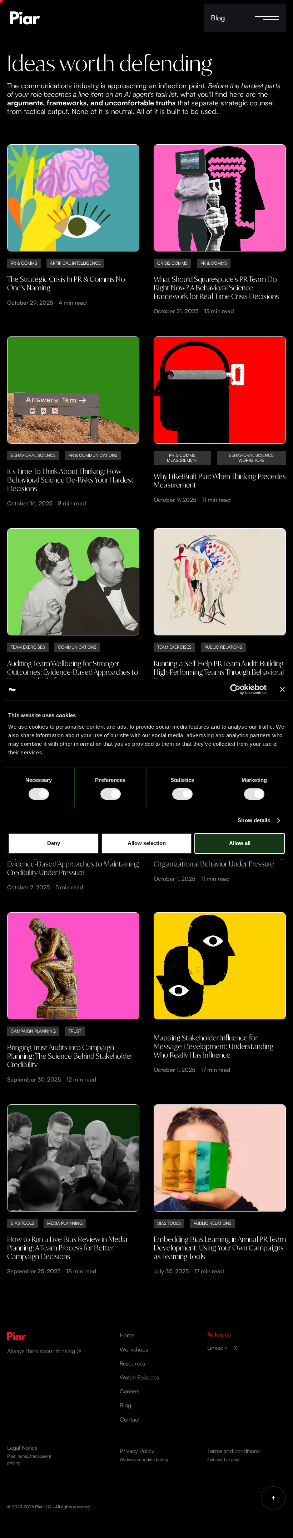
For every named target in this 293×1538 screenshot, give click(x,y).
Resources (132, 1363)
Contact (130, 1419)
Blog (218, 17)
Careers (129, 1391)
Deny (53, 843)
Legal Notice (29, 1454)
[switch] (110, 794)
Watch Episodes (139, 1377)
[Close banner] (282, 689)
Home (127, 1335)
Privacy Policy (144, 1454)
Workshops (134, 1349)
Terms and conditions (233, 1454)
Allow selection (147, 843)
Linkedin (217, 1347)
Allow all (239, 843)
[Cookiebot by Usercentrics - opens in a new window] (235, 689)
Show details (254, 820)
